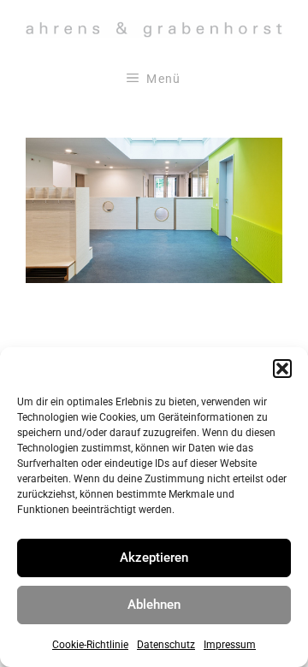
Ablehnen (154, 604)
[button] (282, 368)
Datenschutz (166, 645)
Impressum (230, 645)
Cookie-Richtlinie (90, 645)
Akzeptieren (154, 557)
